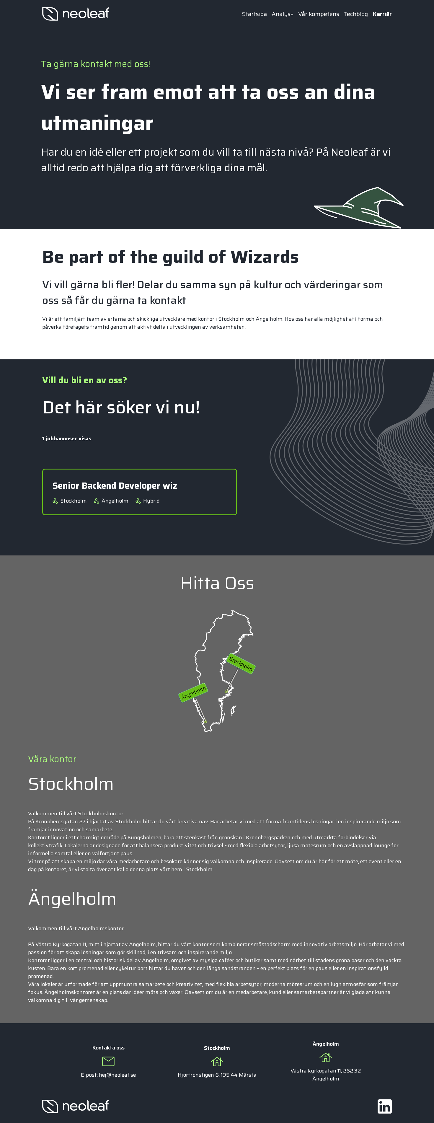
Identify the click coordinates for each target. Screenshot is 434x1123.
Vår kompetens (318, 14)
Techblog (356, 14)
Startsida (254, 14)
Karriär (382, 14)
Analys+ (282, 14)
